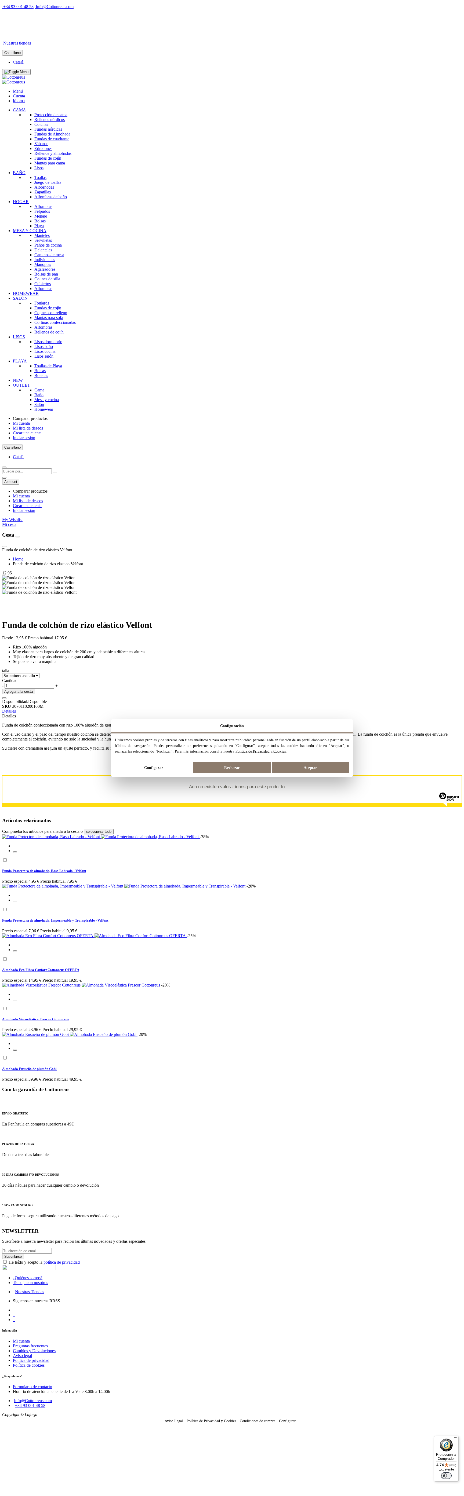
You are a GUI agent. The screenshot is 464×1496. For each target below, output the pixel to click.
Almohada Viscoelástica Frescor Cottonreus (35, 1019)
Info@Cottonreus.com (55, 6)
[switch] (446, 1475)
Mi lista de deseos (28, 428)
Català (18, 62)
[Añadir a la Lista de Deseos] (4, 698)
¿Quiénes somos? (27, 1277)
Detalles (9, 711)
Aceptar (310, 767)
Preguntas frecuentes (30, 1346)
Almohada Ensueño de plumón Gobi (29, 1069)
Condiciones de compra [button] (257, 1421)
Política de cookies (29, 1365)
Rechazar (232, 767)
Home (18, 559)
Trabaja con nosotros (30, 1282)
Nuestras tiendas (17, 43)
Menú (18, 91)
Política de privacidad (31, 1360)
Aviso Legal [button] (174, 1421)
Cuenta (19, 96)
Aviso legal (22, 1355)
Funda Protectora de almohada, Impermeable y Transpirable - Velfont (55, 920)
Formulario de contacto (32, 1386)
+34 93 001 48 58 (18, 6)
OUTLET (61, 34)
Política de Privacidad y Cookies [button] (211, 1421)
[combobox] (27, 471)
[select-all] (99, 831)
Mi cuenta (21, 423)
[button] (15, 852)
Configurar (153, 767)
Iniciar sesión (24, 437)
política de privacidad (62, 1262)
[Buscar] (55, 472)
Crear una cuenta (27, 433)
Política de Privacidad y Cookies (260, 751)
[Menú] (455, 1439)
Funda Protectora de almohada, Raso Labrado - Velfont (44, 871)
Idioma (19, 100)
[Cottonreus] (13, 77)
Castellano (12, 53)
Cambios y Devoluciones (34, 1350)
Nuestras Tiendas (29, 1291)
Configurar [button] (287, 1421)
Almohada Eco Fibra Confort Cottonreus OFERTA (40, 970)
